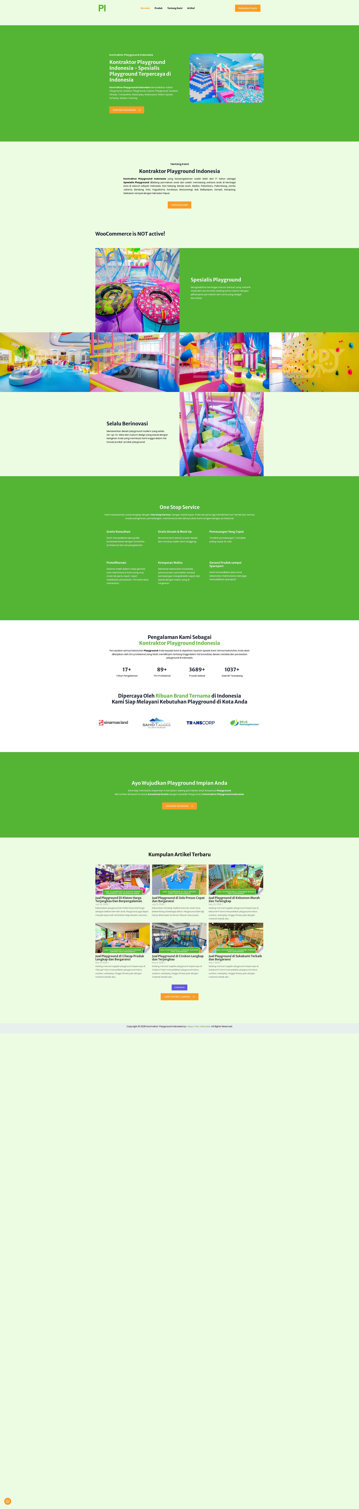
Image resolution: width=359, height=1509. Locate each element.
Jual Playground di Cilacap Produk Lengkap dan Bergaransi (119, 957)
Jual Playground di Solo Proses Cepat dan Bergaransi (178, 899)
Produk (159, 8)
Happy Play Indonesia (198, 1026)
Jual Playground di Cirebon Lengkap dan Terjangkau (178, 957)
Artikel (191, 8)
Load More (179, 987)
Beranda (145, 8)
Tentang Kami (174, 8)
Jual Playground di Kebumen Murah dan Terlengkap (234, 899)
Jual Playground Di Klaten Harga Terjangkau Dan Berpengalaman (118, 899)
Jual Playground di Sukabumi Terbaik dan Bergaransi (235, 957)
